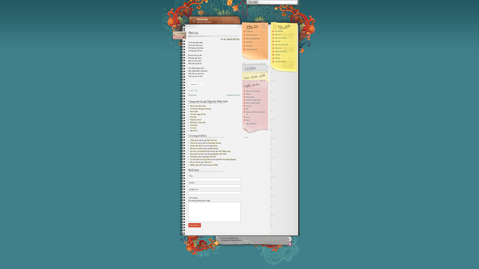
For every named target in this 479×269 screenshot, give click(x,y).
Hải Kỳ (214, 146)
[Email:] (214, 182)
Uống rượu (278, 34)
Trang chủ (249, 31)
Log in (246, 137)
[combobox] (277, 2)
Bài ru (192, 162)
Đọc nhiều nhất (255, 76)
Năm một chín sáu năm (253, 91)
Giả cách (277, 41)
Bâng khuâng (250, 97)
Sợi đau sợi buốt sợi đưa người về (255, 113)
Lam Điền (214, 165)
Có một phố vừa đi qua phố (200, 159)
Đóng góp (249, 46)
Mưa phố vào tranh (197, 154)
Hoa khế (193, 95)
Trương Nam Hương (213, 143)
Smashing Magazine (290, 239)
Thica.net (202, 19)
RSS (217, 243)
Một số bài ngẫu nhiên (252, 38)
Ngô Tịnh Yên (212, 140)
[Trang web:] (214, 189)
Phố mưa (193, 143)
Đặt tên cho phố (196, 148)
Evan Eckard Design (290, 244)
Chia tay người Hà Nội (252, 103)
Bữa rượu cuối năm (281, 38)
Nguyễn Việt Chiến (219, 154)
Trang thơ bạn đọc (251, 49)
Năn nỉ (248, 120)
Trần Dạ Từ (207, 162)
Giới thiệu (249, 42)
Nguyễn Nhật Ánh (233, 39)
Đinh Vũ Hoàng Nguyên (227, 159)
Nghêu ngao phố (196, 165)
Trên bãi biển (279, 31)
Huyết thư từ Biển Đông (253, 100)
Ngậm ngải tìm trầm (281, 51)
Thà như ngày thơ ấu (198, 114)
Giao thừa (193, 125)
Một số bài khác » (251, 123)
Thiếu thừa (194, 140)
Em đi (247, 117)
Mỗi (247, 109)
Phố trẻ (193, 33)
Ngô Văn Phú (211, 157)
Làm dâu (248, 106)
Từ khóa (255, 68)
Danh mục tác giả (251, 35)
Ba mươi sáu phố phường (199, 151)
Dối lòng (277, 58)
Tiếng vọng (278, 48)
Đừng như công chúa (198, 122)
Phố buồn (193, 157)
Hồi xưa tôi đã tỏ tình (198, 106)
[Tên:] (214, 176)
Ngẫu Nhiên (255, 85)
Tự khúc (193, 128)
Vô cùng (277, 55)
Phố (196, 90)
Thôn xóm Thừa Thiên (281, 44)
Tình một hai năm (280, 61)
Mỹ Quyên (214, 148)
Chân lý (248, 94)
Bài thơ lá (193, 131)
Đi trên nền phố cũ (196, 146)
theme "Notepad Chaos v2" (234, 240)
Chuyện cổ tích (232, 95)
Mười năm (194, 111)
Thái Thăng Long (224, 151)
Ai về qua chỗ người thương (200, 109)
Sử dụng (223, 240)
